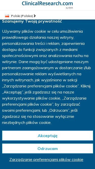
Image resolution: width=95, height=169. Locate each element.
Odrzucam (47, 148)
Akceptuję (48, 135)
